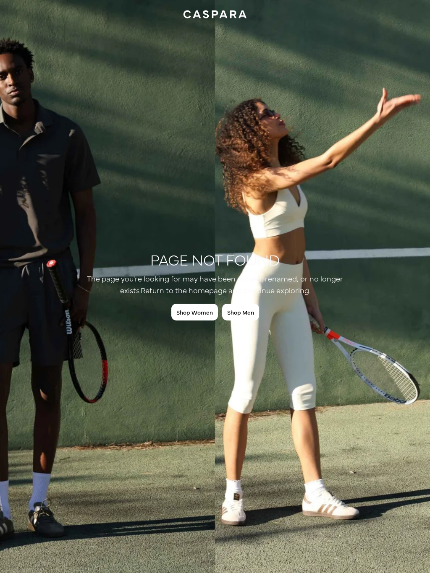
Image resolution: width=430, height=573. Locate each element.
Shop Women (194, 312)
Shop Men (240, 312)
